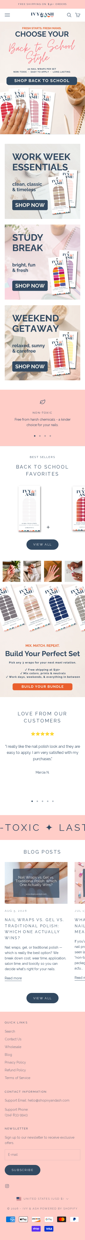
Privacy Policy (15, 1062)
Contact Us (13, 1039)
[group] (42, 78)
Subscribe (23, 1170)
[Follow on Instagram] (7, 1186)
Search (10, 1031)
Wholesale (13, 1047)
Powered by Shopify (59, 1208)
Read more (13, 978)
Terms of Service (17, 1078)
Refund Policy (15, 1070)
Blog (8, 1055)
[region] (42, 413)
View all (42, 544)
